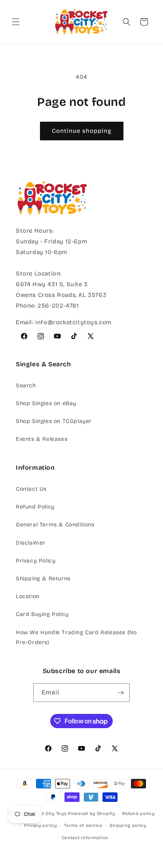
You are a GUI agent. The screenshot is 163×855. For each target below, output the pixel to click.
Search (26, 385)
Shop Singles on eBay (46, 403)
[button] (16, 22)
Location (28, 596)
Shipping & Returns (43, 578)
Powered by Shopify (91, 813)
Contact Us (31, 489)
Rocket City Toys (47, 813)
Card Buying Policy (42, 614)
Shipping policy (128, 825)
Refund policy (138, 813)
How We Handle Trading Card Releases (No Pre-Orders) (76, 637)
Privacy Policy (35, 560)
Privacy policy (40, 825)
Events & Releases (41, 439)
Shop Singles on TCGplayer (54, 421)
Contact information (85, 837)
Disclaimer (30, 542)
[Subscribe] (120, 692)
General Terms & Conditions (55, 524)
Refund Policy (35, 506)
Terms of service (83, 825)
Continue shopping (82, 130)
